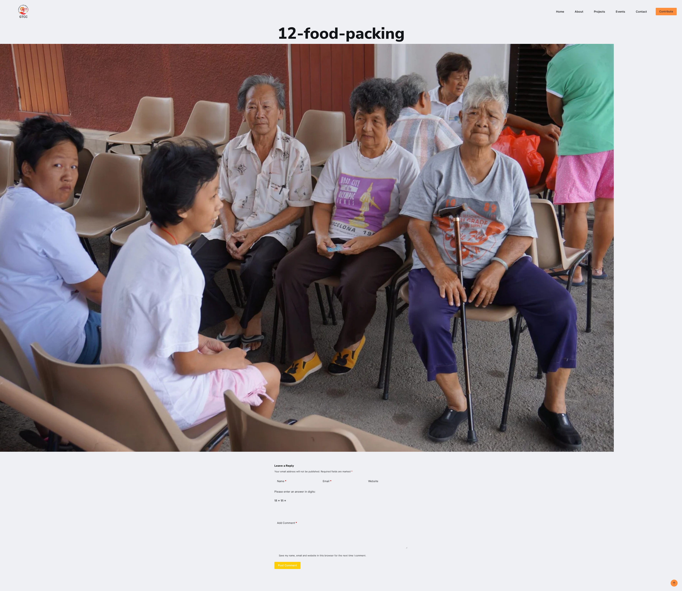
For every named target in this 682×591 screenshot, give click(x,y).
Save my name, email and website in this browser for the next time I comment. (322, 555)
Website (373, 481)
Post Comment (287, 565)
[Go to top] (674, 583)
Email (327, 481)
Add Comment (287, 523)
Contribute (666, 11)
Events (620, 11)
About (579, 11)
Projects (599, 11)
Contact (641, 11)
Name (281, 481)
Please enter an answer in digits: (294, 491)
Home (560, 11)
